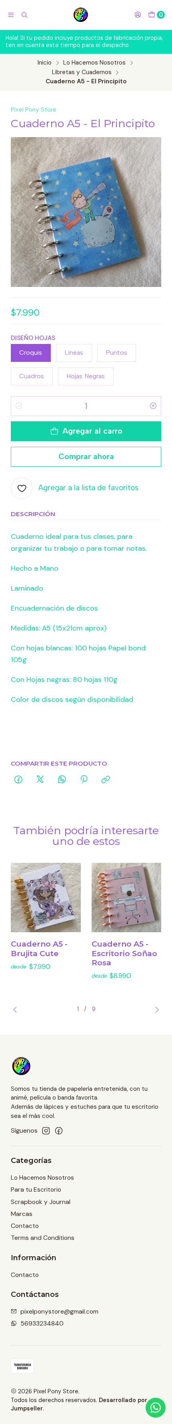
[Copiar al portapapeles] (106, 780)
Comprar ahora (86, 456)
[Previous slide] (17, 1009)
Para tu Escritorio (36, 1189)
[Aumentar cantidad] (153, 406)
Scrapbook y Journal (40, 1202)
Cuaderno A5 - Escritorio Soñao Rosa (124, 953)
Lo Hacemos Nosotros (94, 63)
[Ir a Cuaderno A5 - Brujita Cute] (46, 898)
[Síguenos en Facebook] (58, 1130)
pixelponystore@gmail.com (59, 1311)
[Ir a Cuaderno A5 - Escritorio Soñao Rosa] (127, 898)
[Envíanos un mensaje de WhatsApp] (156, 1408)
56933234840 (42, 1323)
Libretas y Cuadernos (82, 72)
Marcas (21, 1214)
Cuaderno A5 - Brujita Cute (39, 948)
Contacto (25, 1226)
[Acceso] (137, 14)
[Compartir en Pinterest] (84, 780)
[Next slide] (155, 1009)
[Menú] (11, 14)
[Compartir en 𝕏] (40, 780)
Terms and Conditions (42, 1237)
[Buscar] (24, 14)
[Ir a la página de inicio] (81, 15)
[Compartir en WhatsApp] (62, 780)
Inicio (45, 63)
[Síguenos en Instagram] (46, 1130)
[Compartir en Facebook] (18, 780)
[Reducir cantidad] (18, 406)
